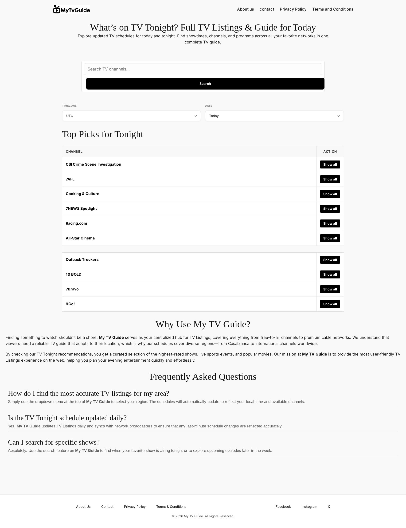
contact (267, 9)
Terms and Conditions (332, 9)
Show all (330, 164)
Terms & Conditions (171, 506)
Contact (107, 506)
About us (245, 9)
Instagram (309, 506)
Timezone (69, 105)
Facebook (283, 506)
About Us (83, 506)
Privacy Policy (293, 9)
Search (205, 84)
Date (208, 105)
